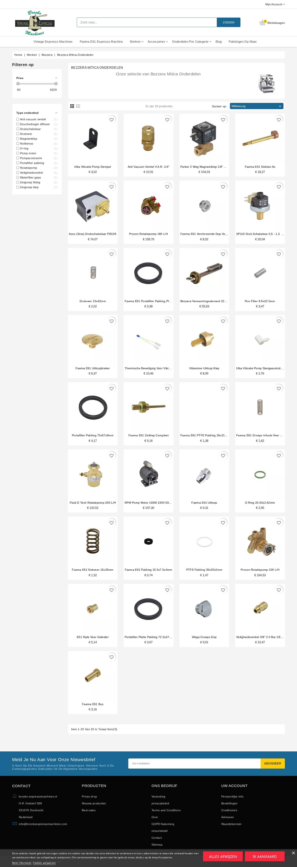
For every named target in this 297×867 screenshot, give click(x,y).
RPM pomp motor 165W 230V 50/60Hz (151, 502)
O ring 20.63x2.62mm (260, 502)
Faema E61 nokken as (260, 166)
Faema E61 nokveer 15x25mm (93, 569)
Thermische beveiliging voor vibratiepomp (153, 368)
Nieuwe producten (94, 803)
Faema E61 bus (92, 704)
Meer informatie (22, 863)
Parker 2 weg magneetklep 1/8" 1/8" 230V (208, 166)
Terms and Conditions (166, 810)
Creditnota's (229, 810)
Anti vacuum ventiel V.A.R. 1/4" (148, 166)
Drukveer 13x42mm (93, 301)
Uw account (234, 786)
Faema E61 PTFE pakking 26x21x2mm (206, 435)
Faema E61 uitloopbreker (93, 368)
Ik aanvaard (265, 856)
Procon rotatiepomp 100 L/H (260, 569)
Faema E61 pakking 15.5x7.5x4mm (148, 569)
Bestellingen (229, 803)
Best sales (89, 810)
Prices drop (89, 796)
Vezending (158, 796)
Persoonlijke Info (232, 796)
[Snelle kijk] (100, 137)
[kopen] (85, 137)
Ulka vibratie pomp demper (92, 166)
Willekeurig (257, 106)
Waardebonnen (231, 824)
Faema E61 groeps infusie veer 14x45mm (264, 435)
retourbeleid (160, 830)
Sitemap (157, 844)
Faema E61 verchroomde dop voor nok (207, 233)
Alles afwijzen (223, 856)
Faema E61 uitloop (204, 502)
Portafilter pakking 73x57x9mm (93, 435)
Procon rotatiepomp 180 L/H (148, 233)
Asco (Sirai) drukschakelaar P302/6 (92, 233)
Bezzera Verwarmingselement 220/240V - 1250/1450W (217, 301)
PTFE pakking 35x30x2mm (204, 569)
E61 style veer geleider (93, 637)
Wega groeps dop (204, 637)
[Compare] (92, 137)
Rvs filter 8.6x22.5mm (260, 301)
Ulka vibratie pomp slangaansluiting (260, 368)
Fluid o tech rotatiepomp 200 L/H (93, 502)
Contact (157, 837)
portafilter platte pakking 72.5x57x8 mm (151, 637)
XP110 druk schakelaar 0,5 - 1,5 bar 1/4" (264, 233)
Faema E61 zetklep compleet (148, 435)
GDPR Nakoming (163, 824)
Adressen (227, 817)
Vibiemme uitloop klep (204, 368)
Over (155, 817)
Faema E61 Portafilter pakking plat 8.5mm (153, 301)
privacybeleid (160, 803)
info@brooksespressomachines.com (43, 824)
